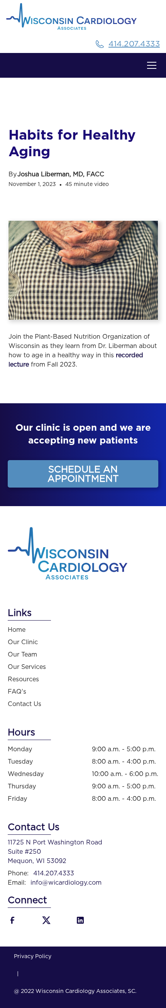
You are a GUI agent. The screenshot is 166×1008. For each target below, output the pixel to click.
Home (16, 630)
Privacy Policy (32, 956)
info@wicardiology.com (66, 883)
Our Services (27, 667)
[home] (83, 19)
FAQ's (17, 692)
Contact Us (24, 704)
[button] (150, 65)
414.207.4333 (53, 873)
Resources (23, 679)
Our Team (22, 655)
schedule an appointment (83, 474)
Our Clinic (23, 642)
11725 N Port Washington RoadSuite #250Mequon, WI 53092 (55, 851)
